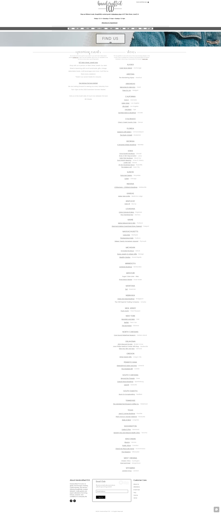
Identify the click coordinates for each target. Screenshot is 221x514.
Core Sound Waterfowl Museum (124, 335)
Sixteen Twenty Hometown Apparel (126, 241)
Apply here (145, 59)
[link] (148, 2)
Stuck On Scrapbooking (127, 394)
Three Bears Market (125, 280)
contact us (75, 57)
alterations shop (116, 14)
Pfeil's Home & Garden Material (126, 417)
